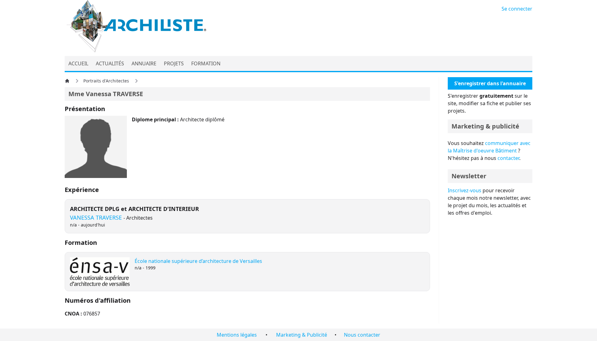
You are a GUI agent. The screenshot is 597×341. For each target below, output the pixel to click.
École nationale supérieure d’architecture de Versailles (198, 261)
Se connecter (517, 8)
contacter (508, 158)
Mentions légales (237, 334)
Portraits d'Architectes (106, 81)
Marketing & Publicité (301, 334)
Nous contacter (362, 334)
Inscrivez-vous (464, 190)
